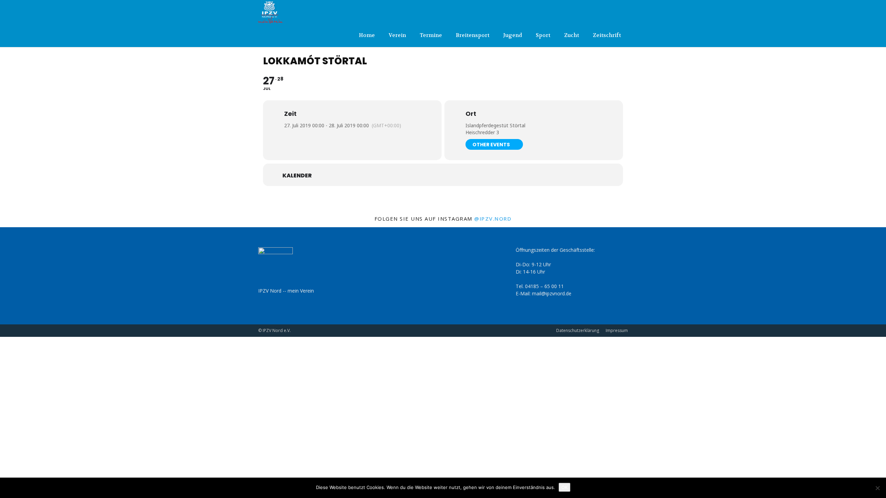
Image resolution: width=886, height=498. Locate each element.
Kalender (297, 175)
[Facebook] (611, 12)
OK (564, 487)
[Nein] (877, 488)
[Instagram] (622, 12)
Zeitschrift (607, 35)
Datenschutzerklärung (577, 330)
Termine (431, 35)
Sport (543, 35)
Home (367, 35)
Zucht (571, 35)
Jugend (512, 35)
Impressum (617, 330)
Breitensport (472, 35)
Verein (397, 35)
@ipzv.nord (493, 218)
